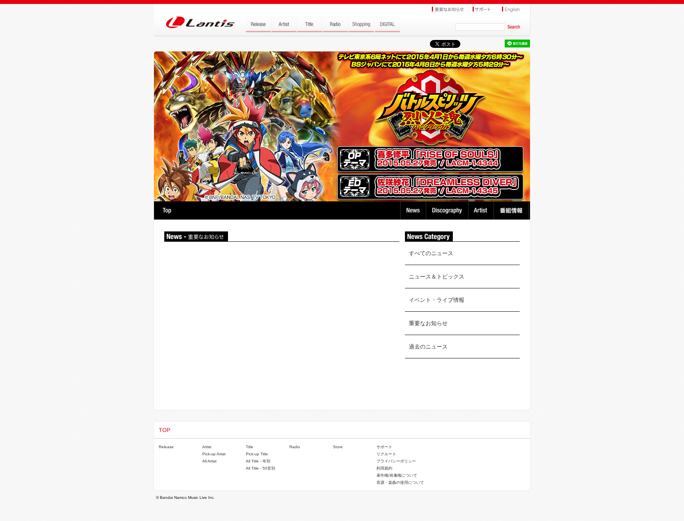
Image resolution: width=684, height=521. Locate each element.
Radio (294, 447)
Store (338, 447)
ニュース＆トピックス (436, 276)
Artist (482, 210)
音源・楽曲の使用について (400, 482)
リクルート (386, 454)
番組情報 (512, 210)
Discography (448, 210)
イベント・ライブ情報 (436, 300)
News (413, 210)
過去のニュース (428, 346)
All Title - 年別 (258, 461)
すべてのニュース (431, 253)
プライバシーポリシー (396, 461)
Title (249, 447)
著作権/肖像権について (396, 475)
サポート (384, 447)
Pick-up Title (257, 454)
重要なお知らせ (428, 323)
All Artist (209, 461)
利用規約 (384, 468)
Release (166, 447)
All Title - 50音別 (260, 468)
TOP (167, 210)
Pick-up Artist (214, 454)
